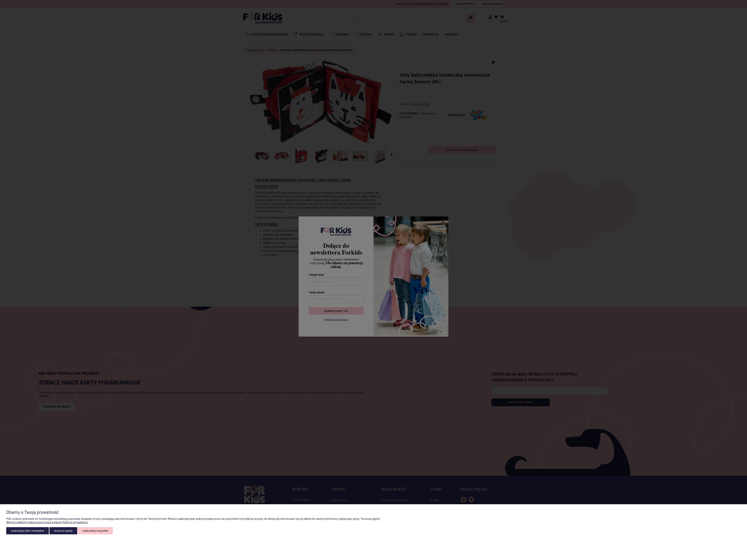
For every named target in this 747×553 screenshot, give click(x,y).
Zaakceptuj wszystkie (95, 530)
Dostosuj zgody (63, 530)
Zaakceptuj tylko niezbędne (27, 530)
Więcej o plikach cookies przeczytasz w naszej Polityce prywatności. (47, 522)
